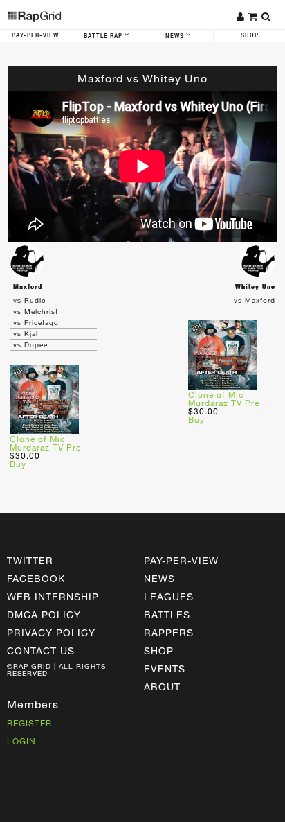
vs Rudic (29, 300)
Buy (18, 463)
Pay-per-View (181, 560)
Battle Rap (104, 36)
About (162, 686)
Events (164, 668)
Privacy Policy (51, 632)
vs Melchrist (35, 311)
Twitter (30, 560)
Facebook (36, 578)
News (175, 36)
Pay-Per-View (35, 35)
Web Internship (53, 596)
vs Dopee (30, 344)
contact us (41, 650)
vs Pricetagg (36, 322)
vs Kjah (27, 333)
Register (29, 722)
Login (21, 740)
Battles (167, 614)
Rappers (169, 632)
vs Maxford (254, 300)
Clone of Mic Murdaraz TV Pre (45, 443)
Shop (250, 35)
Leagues (169, 596)
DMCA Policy (44, 614)
